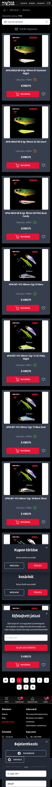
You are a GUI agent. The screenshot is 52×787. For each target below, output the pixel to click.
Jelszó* (11, 783)
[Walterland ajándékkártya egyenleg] (48, 3)
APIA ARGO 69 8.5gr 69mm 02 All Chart (26, 141)
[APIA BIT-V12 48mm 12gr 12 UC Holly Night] (26, 336)
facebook (28, 753)
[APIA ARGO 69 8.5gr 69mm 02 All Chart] (26, 122)
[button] (15, 759)
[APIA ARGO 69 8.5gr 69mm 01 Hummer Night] (26, 51)
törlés (38, 592)
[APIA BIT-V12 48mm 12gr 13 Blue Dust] (26, 408)
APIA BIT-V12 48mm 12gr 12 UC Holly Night (26, 357)
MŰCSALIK (14, 10)
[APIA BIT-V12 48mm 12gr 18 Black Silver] (26, 479)
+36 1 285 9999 (35, 737)
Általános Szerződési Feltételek (34, 720)
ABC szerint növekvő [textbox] (13, 21)
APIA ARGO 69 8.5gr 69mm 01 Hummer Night (26, 72)
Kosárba (25, 94)
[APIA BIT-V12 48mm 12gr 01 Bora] (26, 265)
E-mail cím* (13, 773)
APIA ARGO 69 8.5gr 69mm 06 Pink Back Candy (26, 215)
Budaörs (32, 3)
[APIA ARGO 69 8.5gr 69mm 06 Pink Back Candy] (26, 194)
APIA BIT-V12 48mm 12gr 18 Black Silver (26, 498)
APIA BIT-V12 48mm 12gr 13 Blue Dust (26, 427)
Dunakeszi (41, 3)
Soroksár (24, 3)
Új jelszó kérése (26, 647)
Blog (4, 718)
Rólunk (5, 714)
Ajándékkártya (8, 722)
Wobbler (26, 10)
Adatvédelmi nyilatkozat (36, 725)
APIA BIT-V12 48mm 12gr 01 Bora (26, 284)
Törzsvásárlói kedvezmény (37, 714)
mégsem (14, 592)
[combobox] (26, 22)
